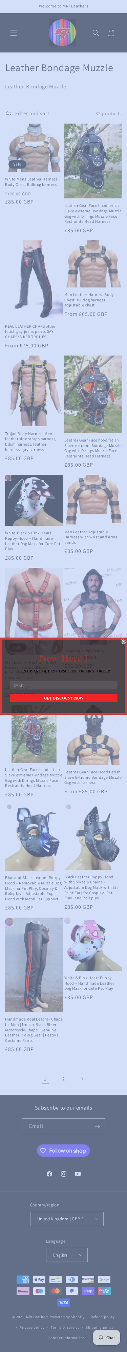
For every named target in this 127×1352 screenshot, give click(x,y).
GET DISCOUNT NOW (63, 698)
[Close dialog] (123, 641)
